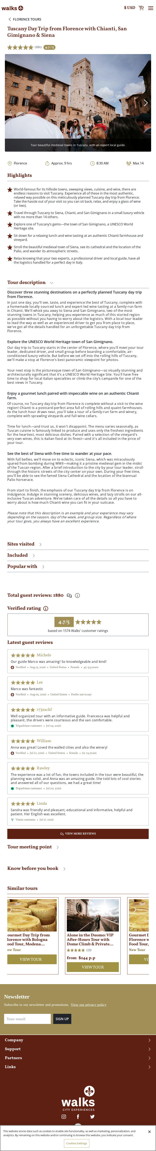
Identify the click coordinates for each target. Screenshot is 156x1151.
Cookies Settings (76, 1143)
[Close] (149, 1131)
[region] (78, 1138)
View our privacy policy (88, 1005)
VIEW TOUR (31, 960)
